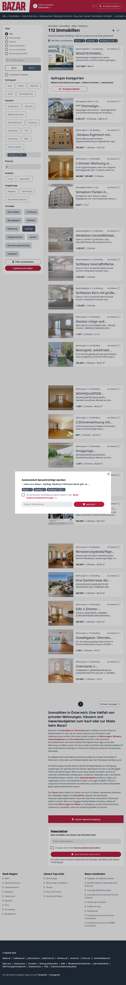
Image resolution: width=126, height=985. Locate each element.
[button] (108, 474)
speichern (90, 504)
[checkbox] (63, 496)
